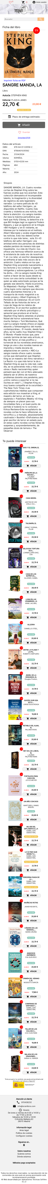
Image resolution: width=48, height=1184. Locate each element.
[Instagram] (24, 1145)
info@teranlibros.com (26, 1106)
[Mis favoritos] (10, 2)
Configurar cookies (24, 1136)
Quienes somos (24, 1154)
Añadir (25, 124)
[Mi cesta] (23, 2)
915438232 (26, 1102)
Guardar (25, 132)
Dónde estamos (24, 1157)
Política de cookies (24, 1133)
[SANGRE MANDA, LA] (19, 54)
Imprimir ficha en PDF (15, 80)
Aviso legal (24, 1130)
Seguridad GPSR (24, 138)
